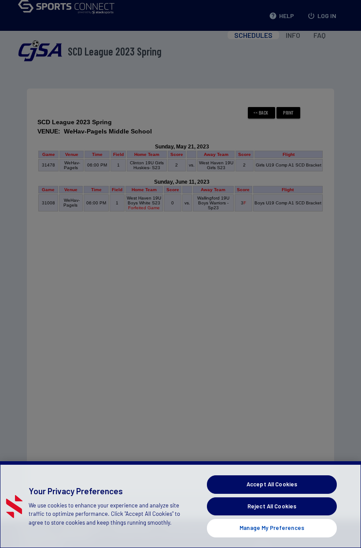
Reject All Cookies (271, 506)
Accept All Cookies (272, 484)
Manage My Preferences (271, 527)
